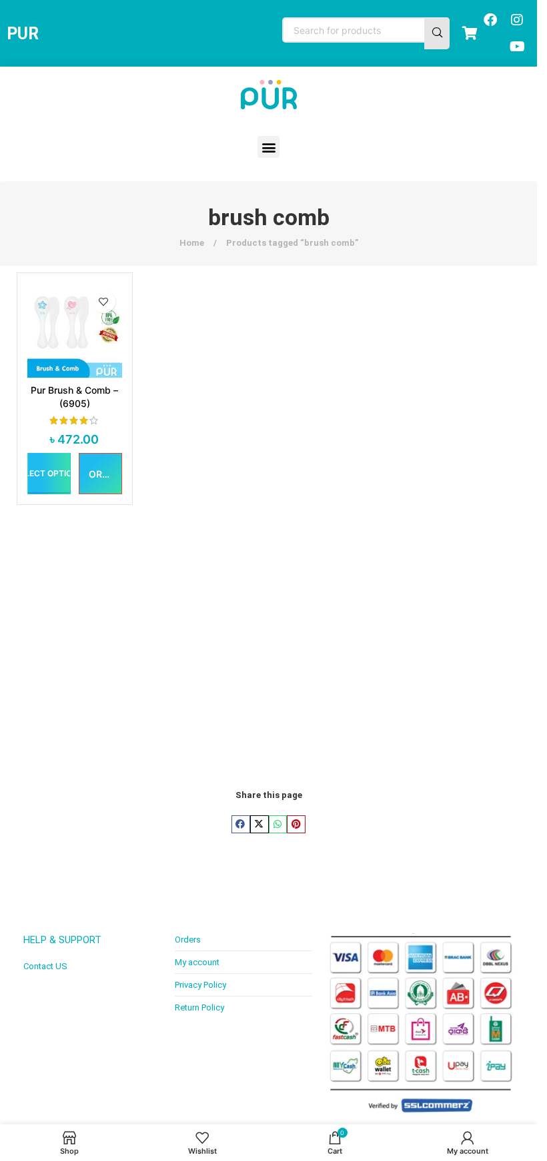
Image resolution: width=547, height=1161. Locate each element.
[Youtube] (517, 46)
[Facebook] (490, 20)
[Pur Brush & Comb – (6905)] (74, 330)
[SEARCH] (437, 33)
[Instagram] (517, 20)
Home (192, 243)
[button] (268, 147)
